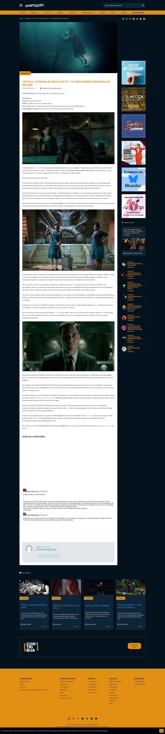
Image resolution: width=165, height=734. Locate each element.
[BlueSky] (133, 18)
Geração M (63, 684)
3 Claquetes (92, 687)
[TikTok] (137, 18)
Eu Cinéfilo (112, 690)
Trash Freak (113, 695)
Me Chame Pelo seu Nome (45, 398)
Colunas (71, 12)
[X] (130, 18)
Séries (113, 12)
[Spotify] (140, 18)
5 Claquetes (27, 18)
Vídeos (59, 12)
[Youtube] (144, 18)
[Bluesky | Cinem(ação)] (134, 179)
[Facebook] (126, 18)
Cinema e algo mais (115, 681)
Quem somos (23, 681)
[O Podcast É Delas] (134, 206)
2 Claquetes (92, 684)
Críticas (47, 12)
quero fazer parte (134, 646)
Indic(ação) (63, 695)
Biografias (63, 690)
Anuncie (123, 12)
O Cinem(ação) (25, 678)
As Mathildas (64, 687)
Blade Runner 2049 (103, 426)
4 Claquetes (92, 690)
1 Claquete (92, 681)
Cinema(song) (113, 687)
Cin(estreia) (113, 684)
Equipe (21, 684)
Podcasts (34, 12)
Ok (161, 731)
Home (23, 12)
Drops (62, 692)
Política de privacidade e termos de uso (33, 690)
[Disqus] (68, 462)
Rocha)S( (112, 692)
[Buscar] (143, 5)
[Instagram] (123, 18)
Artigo (102, 12)
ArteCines (112, 701)
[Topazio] (134, 126)
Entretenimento (87, 12)
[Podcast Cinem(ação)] (134, 152)
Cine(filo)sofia (114, 698)
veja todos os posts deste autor (49, 556)
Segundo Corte (65, 698)
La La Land (37, 168)
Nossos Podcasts (67, 678)
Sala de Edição (139, 681)
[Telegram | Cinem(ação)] (134, 72)
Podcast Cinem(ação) (67, 681)
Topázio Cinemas (140, 684)
